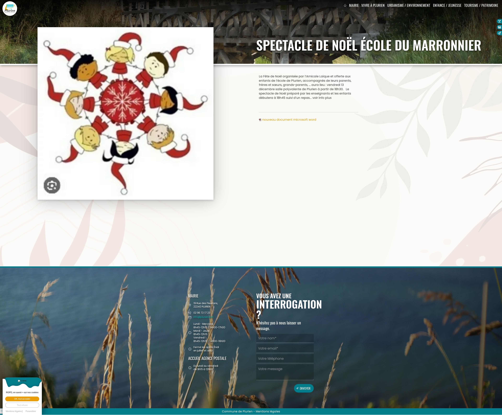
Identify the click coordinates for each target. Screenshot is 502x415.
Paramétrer (31, 411)
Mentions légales (268, 411)
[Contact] (499, 33)
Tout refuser (22, 405)
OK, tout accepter (22, 399)
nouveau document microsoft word (289, 119)
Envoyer (305, 388)
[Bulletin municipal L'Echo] (499, 27)
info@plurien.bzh (203, 317)
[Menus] (499, 21)
